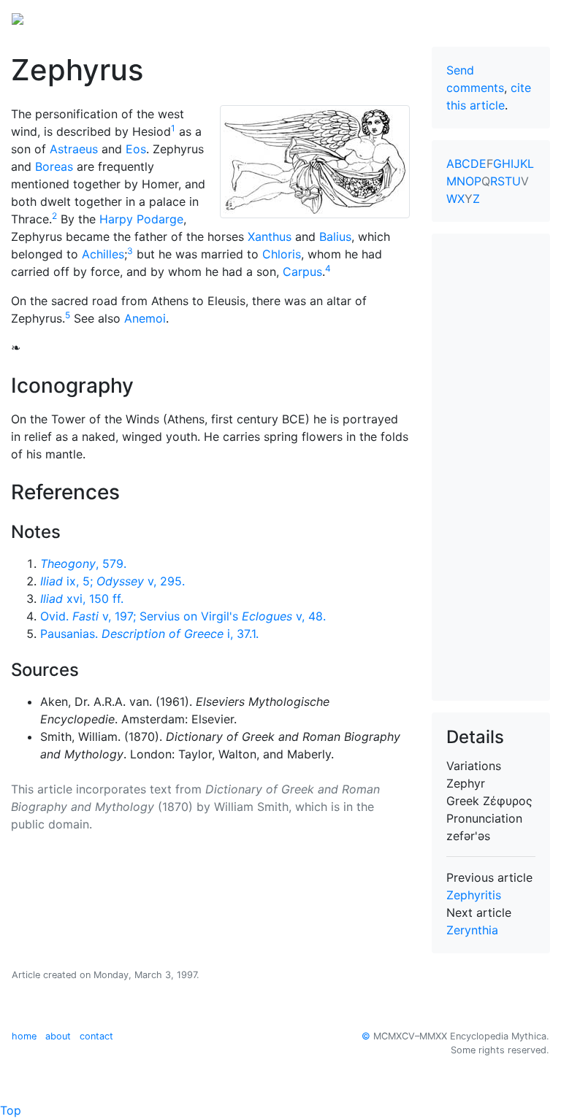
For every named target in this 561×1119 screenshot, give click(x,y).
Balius (335, 236)
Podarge (160, 219)
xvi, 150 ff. (81, 598)
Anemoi (145, 318)
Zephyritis (473, 895)
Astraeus (74, 149)
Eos (136, 149)
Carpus (302, 271)
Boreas (54, 166)
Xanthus (269, 236)
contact (96, 1036)
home (24, 1036)
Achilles (103, 254)
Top (10, 1110)
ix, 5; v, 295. (112, 581)
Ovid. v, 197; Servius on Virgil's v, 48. (183, 616)
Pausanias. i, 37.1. (149, 633)
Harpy (116, 219)
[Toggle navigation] (528, 17)
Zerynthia (472, 930)
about (58, 1036)
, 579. (83, 563)
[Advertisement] (490, 467)
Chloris (281, 254)
